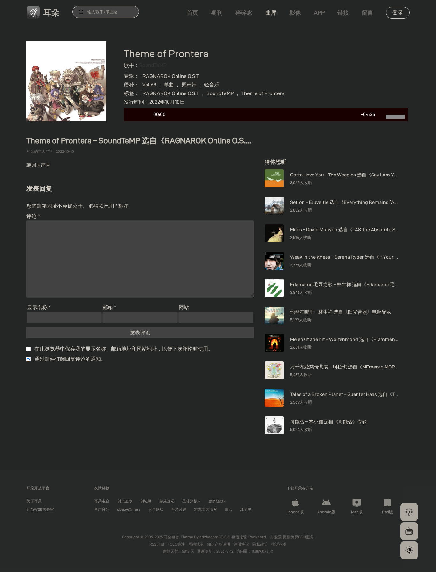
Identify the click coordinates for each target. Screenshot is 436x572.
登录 (397, 12)
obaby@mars (128, 509)
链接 (343, 13)
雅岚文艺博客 (205, 509)
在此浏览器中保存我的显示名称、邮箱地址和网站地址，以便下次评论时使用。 (123, 349)
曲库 (271, 13)
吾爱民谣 (178, 509)
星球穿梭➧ (191, 501)
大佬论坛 (155, 509)
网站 (184, 307)
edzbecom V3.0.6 (214, 537)
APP (319, 13)
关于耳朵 (34, 501)
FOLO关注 (177, 544)
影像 (295, 13)
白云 (228, 509)
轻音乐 (211, 84)
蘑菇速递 (167, 501)
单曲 (169, 84)
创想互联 (124, 501)
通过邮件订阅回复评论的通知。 (70, 359)
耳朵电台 (101, 501)
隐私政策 (260, 544)
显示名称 (39, 307)
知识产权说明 (219, 544)
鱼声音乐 (101, 509)
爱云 (278, 537)
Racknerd (257, 537)
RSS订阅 (157, 544)
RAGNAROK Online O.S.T (170, 76)
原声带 (189, 84)
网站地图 (196, 544)
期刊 (216, 13)
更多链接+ (217, 501)
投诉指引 (279, 544)
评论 (33, 216)
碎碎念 (243, 13)
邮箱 (109, 307)
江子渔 (246, 509)
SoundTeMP (153, 65)
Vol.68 (149, 84)
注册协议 (242, 544)
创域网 (146, 501)
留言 (367, 13)
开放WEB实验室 (40, 509)
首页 (192, 13)
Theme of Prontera (263, 93)
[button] (409, 512)
